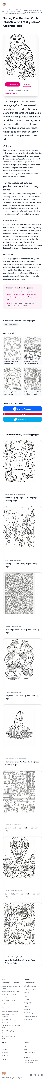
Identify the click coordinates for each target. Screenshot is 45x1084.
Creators (27, 993)
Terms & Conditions (30, 1016)
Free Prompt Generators (10, 1011)
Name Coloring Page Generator (8, 1032)
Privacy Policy (28, 1019)
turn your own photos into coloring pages (21, 294)
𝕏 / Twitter (5, 1056)
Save (23, 414)
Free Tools (5, 1008)
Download (13, 84)
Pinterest (5, 1049)
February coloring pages (18, 11)
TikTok (4, 1059)
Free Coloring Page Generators (8, 1015)
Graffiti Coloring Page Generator (9, 1021)
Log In (26, 1049)
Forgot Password (29, 1052)
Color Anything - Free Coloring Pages (31, 1061)
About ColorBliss (29, 983)
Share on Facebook (24, 409)
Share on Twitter (24, 419)
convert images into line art (16, 297)
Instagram (5, 1052)
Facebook (5, 1046)
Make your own (10, 93)
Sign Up (26, 1046)
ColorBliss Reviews (30, 986)
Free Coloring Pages (11, 11)
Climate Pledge (29, 1013)
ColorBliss (9, 303)
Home (5, 11)
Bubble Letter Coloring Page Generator (11, 1026)
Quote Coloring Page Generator (8, 1037)
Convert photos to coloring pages (11, 987)
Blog (25, 996)
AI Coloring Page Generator (10, 983)
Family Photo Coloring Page (10, 991)
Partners (27, 1006)
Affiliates (27, 1009)
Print (25, 84)
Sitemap (26, 999)
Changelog (27, 1003)
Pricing (4, 1004)
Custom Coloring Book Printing (9, 996)
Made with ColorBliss (30, 989)
